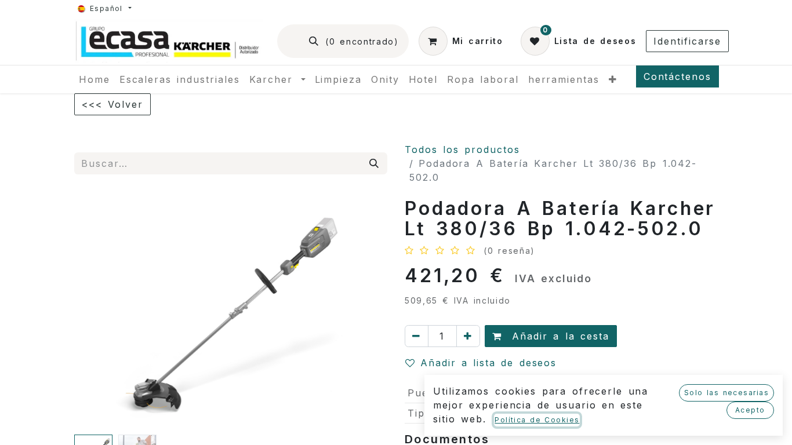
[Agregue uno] (468, 336)
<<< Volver (112, 104)
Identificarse (687, 41)
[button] (97, 314)
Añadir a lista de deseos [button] (488, 363)
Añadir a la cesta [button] (558, 336)
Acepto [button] (750, 410)
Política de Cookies (537, 419)
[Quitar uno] (416, 336)
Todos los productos (462, 149)
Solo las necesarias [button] (726, 392)
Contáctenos (677, 76)
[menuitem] (94, 79)
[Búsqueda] (374, 163)
